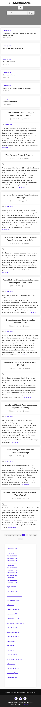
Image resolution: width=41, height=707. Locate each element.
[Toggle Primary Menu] (20, 8)
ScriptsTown (27, 704)
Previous (8, 535)
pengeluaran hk (12, 551)
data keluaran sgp (19, 692)
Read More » (6, 148)
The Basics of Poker (9, 61)
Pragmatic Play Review (10, 101)
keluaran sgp (9, 692)
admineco (26, 118)
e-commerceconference (21, 3)
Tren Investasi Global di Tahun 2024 (20, 155)
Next (20, 539)
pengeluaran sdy (12, 677)
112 (35, 535)
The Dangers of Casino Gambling (13, 48)
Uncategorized (7, 30)
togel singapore (31, 692)
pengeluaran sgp (12, 548)
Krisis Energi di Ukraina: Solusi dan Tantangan (17, 88)
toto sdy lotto (11, 664)
